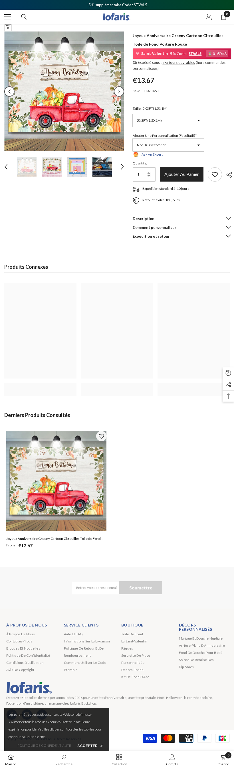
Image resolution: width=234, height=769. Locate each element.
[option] (64, 91)
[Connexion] (209, 17)
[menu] (7, 16)
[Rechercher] (24, 16)
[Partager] (227, 175)
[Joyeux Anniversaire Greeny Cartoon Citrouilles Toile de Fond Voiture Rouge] (56, 481)
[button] (9, 91)
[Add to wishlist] (215, 174)
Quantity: (140, 163)
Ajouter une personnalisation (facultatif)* (165, 135)
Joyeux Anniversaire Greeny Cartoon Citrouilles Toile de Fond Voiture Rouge (53, 539)
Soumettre (140, 587)
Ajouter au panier (183, 174)
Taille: (150, 108)
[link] (40, 386)
